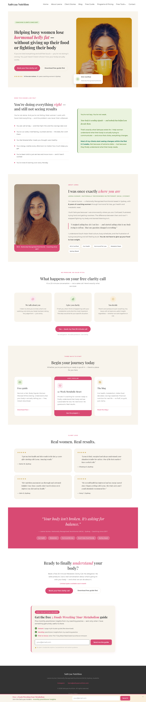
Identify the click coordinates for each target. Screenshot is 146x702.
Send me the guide (101, 642)
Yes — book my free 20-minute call (73, 329)
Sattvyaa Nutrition (18, 4)
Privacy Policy (73, 693)
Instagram (61, 683)
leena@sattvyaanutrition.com (78, 683)
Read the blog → (103, 410)
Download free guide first (55, 68)
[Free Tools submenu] (125, 4)
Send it (125, 698)
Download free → (23, 410)
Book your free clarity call (27, 68)
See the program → (73, 413)
